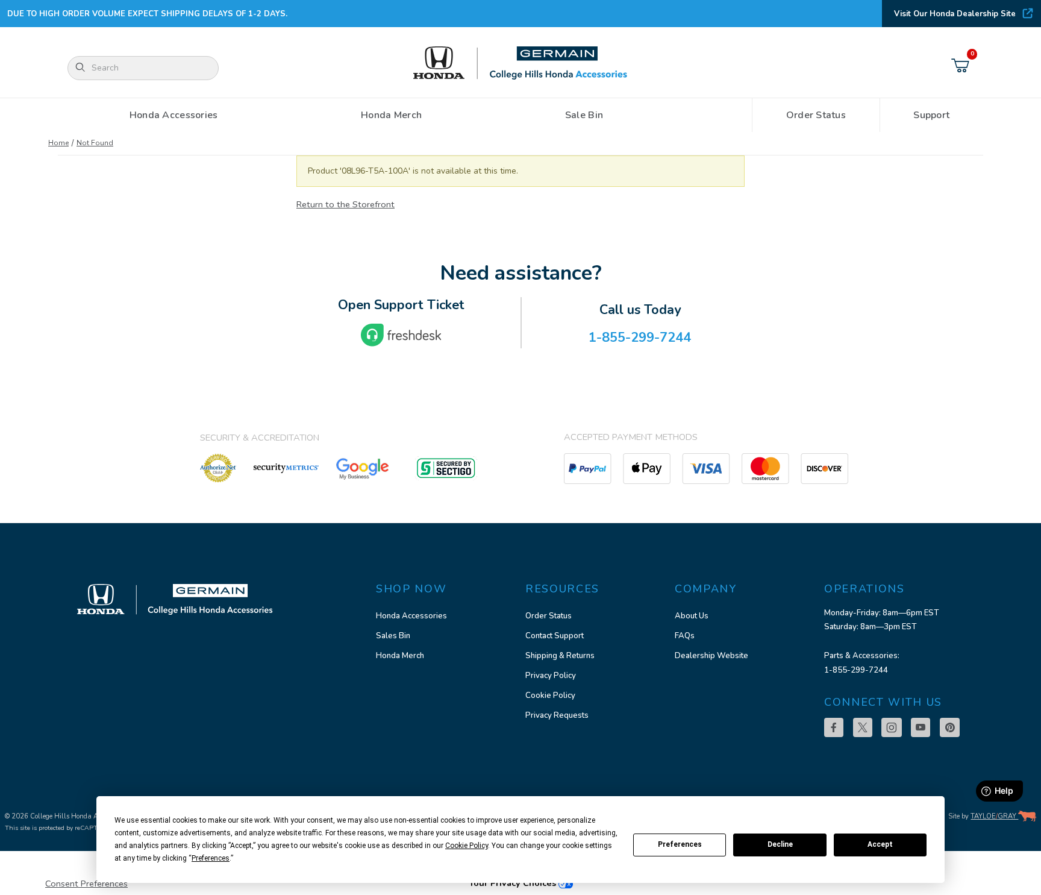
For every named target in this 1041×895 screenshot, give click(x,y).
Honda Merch (400, 655)
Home (58, 143)
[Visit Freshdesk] (401, 335)
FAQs (685, 635)
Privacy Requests (557, 715)
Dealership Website (711, 655)
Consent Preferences (86, 884)
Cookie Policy (550, 695)
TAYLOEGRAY (994, 816)
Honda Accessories (411, 616)
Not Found (95, 143)
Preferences (680, 844)
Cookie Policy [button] (466, 845)
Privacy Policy (550, 675)
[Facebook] (833, 727)
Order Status (548, 616)
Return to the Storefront (345, 204)
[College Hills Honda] (520, 63)
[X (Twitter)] (862, 727)
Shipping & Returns (560, 655)
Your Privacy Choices (513, 883)
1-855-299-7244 (856, 670)
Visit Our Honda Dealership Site (955, 13)
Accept (880, 844)
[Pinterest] (950, 727)
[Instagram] (891, 727)
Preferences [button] (211, 858)
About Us (691, 616)
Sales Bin (393, 635)
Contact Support (554, 635)
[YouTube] (920, 727)
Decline (780, 844)
